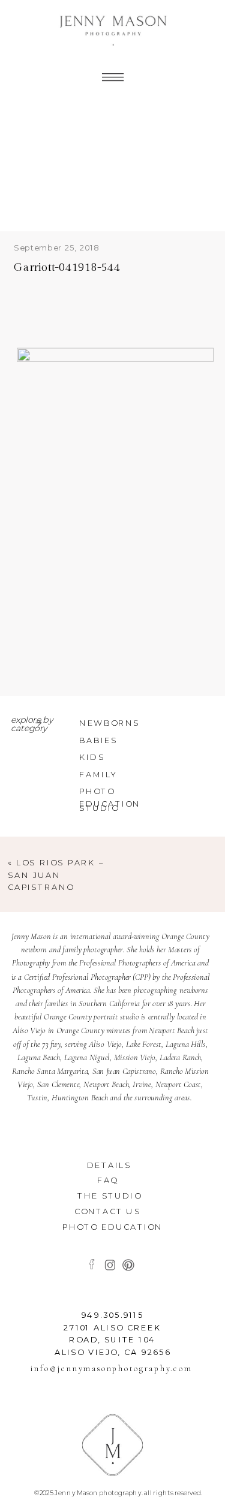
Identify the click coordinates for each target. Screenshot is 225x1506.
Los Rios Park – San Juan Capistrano (56, 875)
